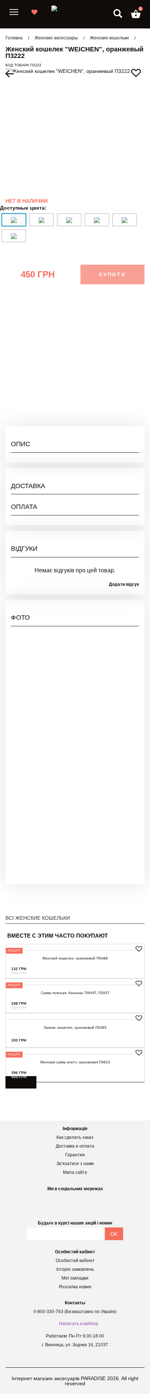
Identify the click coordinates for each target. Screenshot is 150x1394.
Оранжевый (125, 395)
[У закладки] (138, 949)
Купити (112, 274)
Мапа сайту (75, 1172)
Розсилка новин (75, 1287)
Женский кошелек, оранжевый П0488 (75, 958)
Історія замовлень (75, 1269)
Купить (126, 969)
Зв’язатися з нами (75, 1163)
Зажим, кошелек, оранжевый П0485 (75, 1027)
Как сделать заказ (75, 1137)
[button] (136, 14)
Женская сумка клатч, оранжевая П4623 (75, 1062)
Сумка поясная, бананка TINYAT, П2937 (75, 993)
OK (114, 1234)
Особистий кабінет (75, 1260)
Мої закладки (75, 1278)
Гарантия (75, 1155)
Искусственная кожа (115, 369)
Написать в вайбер (78, 1323)
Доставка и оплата (75, 1146)
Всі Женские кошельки (37, 918)
